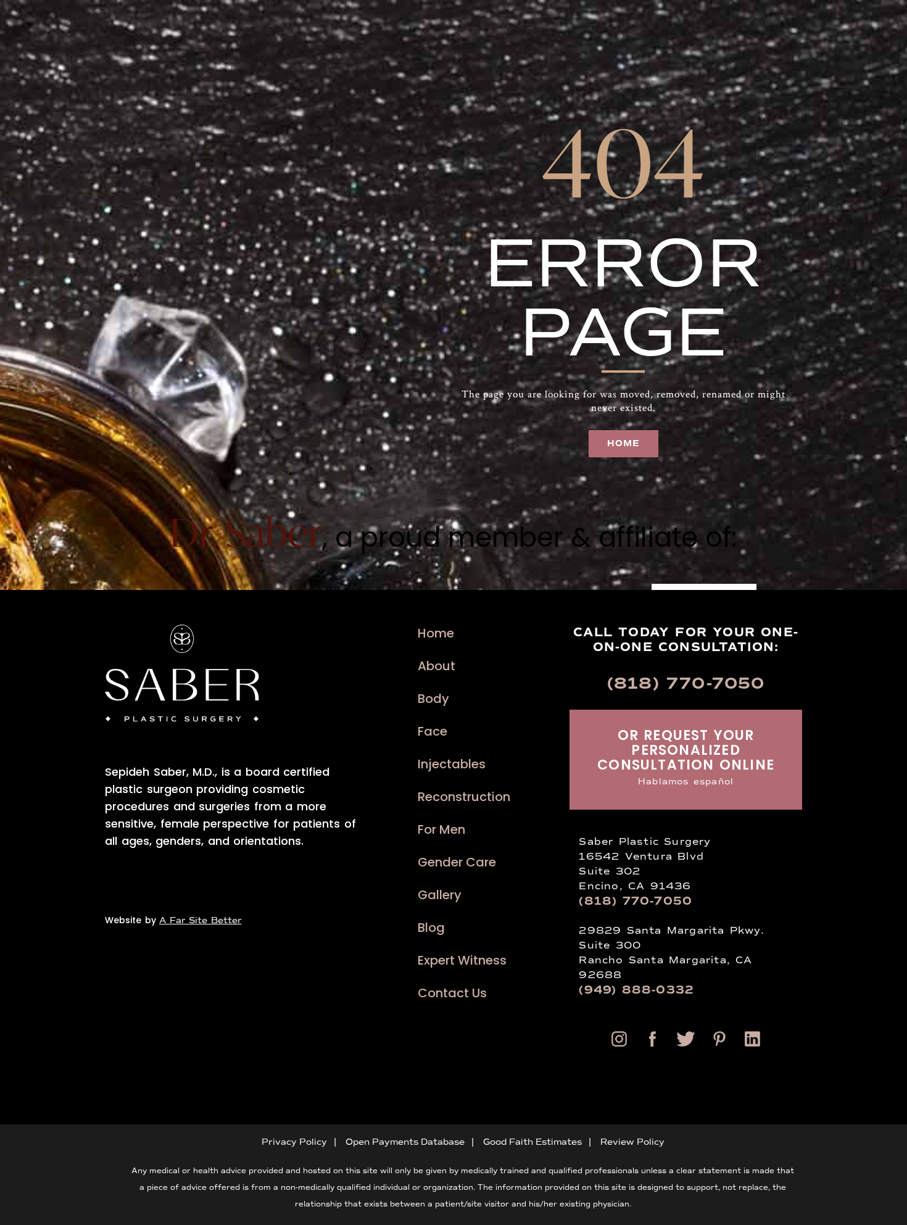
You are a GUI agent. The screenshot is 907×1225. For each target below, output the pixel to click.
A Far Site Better (200, 920)
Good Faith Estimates (532, 1142)
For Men (441, 829)
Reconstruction (464, 797)
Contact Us (452, 993)
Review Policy (632, 1142)
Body (433, 699)
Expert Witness (462, 960)
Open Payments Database (405, 1142)
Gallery (440, 895)
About (436, 666)
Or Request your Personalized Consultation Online (685, 756)
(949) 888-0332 (636, 990)
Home (436, 633)
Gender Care (457, 862)
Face (432, 731)
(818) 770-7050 (686, 683)
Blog (431, 928)
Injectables (452, 764)
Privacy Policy (294, 1142)
